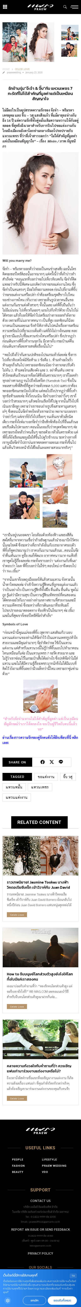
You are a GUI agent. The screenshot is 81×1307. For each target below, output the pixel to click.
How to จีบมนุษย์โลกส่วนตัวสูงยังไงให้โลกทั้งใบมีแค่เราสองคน (40, 976)
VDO (45, 1171)
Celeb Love (22, 69)
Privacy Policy (40, 1253)
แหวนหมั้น (14, 787)
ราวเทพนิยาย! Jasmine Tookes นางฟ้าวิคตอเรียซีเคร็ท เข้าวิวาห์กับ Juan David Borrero (38, 887)
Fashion (18, 1165)
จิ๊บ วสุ (67, 777)
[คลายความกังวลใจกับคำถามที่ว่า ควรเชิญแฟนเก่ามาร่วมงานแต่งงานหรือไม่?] (40, 1039)
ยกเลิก (34, 1300)
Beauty (17, 1171)
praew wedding (54, 1165)
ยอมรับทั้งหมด (62, 1300)
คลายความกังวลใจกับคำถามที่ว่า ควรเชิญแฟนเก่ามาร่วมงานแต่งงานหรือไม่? (39, 1068)
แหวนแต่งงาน (17, 797)
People (17, 1159)
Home (6, 69)
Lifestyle (49, 1159)
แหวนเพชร (40, 787)
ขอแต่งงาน (46, 777)
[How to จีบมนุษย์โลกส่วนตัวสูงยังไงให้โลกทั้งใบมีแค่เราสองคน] (40, 947)
